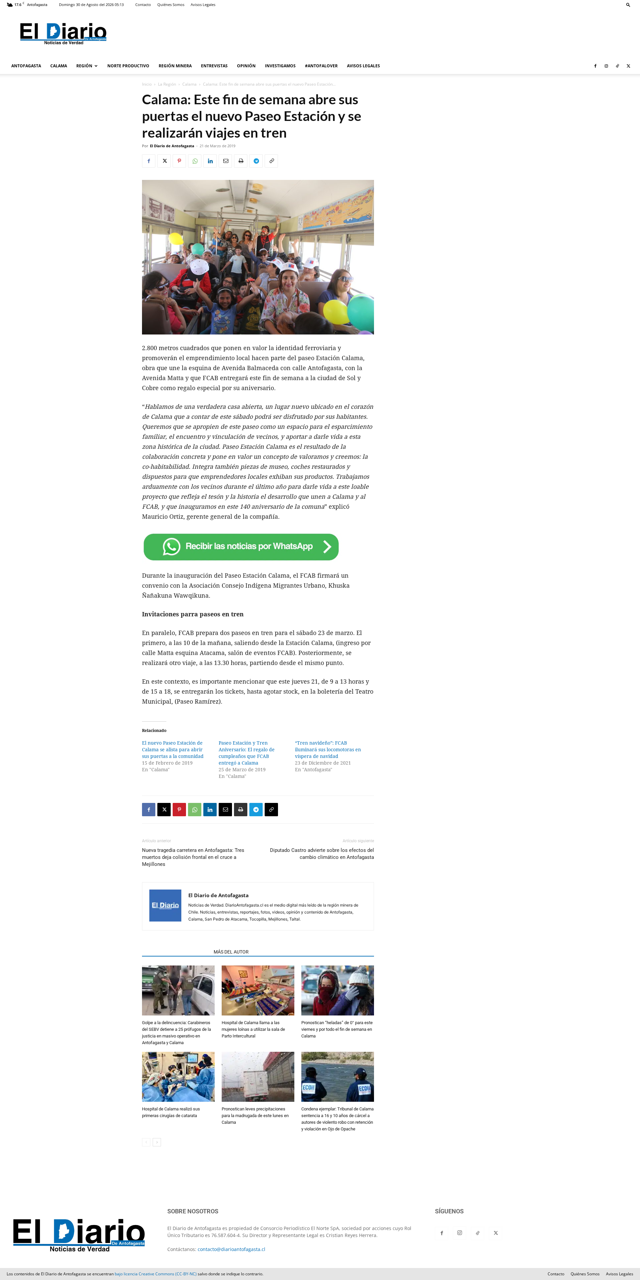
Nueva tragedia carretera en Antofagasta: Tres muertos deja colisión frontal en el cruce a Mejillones (193, 857)
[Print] (240, 161)
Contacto (143, 4)
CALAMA (58, 66)
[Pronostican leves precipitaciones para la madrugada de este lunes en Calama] (258, 1077)
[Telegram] (256, 161)
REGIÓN (84, 66)
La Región (167, 84)
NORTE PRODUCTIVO (128, 66)
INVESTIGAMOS (280, 66)
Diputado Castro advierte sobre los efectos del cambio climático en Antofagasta (322, 853)
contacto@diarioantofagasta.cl (231, 1249)
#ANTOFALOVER (321, 66)
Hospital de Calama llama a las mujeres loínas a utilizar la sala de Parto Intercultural (253, 1029)
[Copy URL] (271, 161)
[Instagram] (606, 66)
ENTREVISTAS (214, 66)
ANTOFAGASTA (26, 66)
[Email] (225, 161)
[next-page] (157, 1142)
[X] (628, 66)
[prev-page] (146, 1142)
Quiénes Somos (170, 4)
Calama (189, 84)
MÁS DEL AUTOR (231, 952)
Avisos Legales (203, 4)
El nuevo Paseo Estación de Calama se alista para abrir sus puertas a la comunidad (173, 749)
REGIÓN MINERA (175, 66)
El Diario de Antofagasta (172, 145)
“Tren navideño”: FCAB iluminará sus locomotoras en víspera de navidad (328, 749)
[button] (628, 4)
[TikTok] (617, 66)
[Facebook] (595, 66)
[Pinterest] (179, 161)
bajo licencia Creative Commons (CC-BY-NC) (156, 1274)
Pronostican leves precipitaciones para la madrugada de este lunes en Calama (255, 1115)
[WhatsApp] (194, 161)
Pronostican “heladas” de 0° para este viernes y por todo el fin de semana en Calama (337, 1029)
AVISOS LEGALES (363, 66)
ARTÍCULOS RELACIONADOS (176, 952)
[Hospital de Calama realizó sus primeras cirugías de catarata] (178, 1077)
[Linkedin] (210, 161)
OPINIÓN (246, 66)
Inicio (147, 84)
